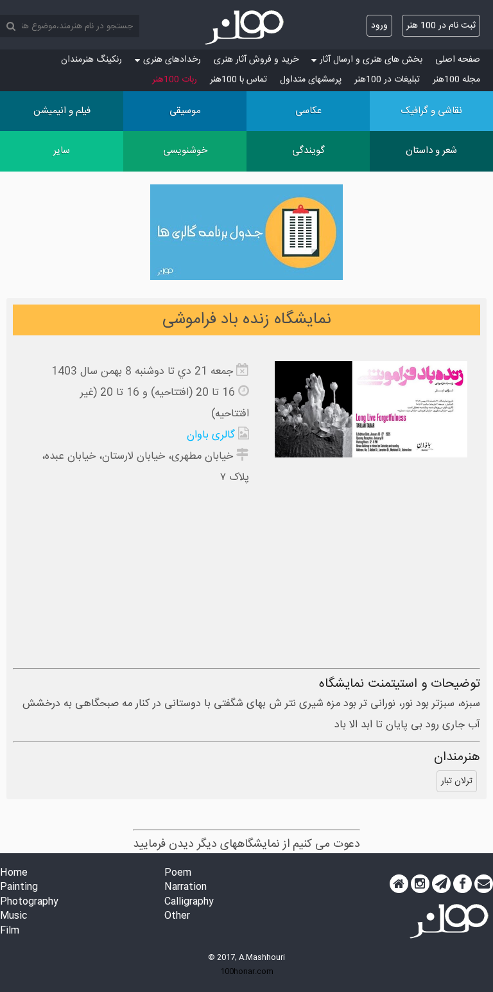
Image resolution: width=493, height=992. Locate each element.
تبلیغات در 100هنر (387, 79)
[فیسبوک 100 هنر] (462, 884)
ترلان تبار (456, 781)
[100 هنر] (246, 27)
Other (177, 916)
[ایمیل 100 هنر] (483, 884)
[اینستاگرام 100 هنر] (420, 884)
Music (13, 916)
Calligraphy (189, 902)
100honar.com (246, 971)
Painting (19, 887)
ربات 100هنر (174, 79)
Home (14, 873)
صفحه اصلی (457, 59)
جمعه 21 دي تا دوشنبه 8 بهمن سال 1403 (142, 371)
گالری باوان (211, 435)
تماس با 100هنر (238, 79)
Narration (185, 887)
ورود (379, 25)
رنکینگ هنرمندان (91, 59)
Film (9, 931)
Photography (29, 902)
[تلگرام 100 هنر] (441, 884)
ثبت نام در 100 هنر (441, 25)
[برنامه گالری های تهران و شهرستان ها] (246, 235)
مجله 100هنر (456, 79)
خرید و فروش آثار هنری (256, 59)
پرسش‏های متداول (311, 79)
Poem (177, 873)
